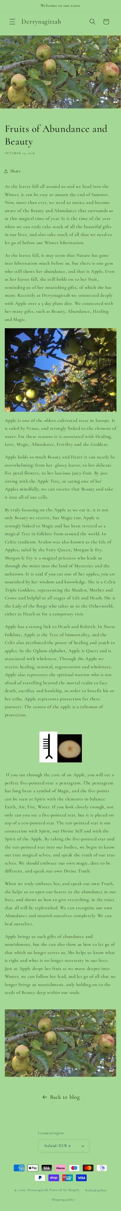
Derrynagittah (37, 1190)
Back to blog (65, 1097)
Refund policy (96, 1190)
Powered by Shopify (64, 1190)
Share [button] (15, 171)
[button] (12, 21)
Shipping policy (63, 1199)
